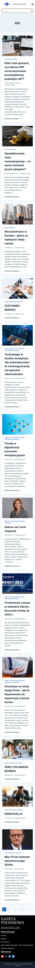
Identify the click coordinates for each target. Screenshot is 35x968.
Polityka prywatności (7, 948)
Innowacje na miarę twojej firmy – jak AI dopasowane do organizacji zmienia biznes (16, 694)
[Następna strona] (28, 909)
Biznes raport (9, 302)
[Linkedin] (13, 956)
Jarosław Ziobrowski (14, 83)
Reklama (3, 939)
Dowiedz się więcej (12, 118)
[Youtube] (2, 956)
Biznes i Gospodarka (11, 348)
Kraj (6, 149)
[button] (32, 4)
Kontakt (3, 935)
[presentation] (17, 46)
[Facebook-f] (9, 956)
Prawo (15, 59)
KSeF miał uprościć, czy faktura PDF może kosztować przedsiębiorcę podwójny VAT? (16, 71)
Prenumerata (5, 942)
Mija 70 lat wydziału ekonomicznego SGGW (17, 860)
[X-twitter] (6, 956)
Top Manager (17, 853)
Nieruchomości (9, 227)
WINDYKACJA (13, 813)
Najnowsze (8, 59)
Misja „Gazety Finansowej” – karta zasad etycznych (17, 945)
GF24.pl (10, 247)
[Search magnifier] (31, 10)
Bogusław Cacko (13, 173)
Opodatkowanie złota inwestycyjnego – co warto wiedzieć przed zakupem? (17, 161)
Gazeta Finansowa (12, 921)
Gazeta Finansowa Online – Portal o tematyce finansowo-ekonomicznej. (10, 927)
